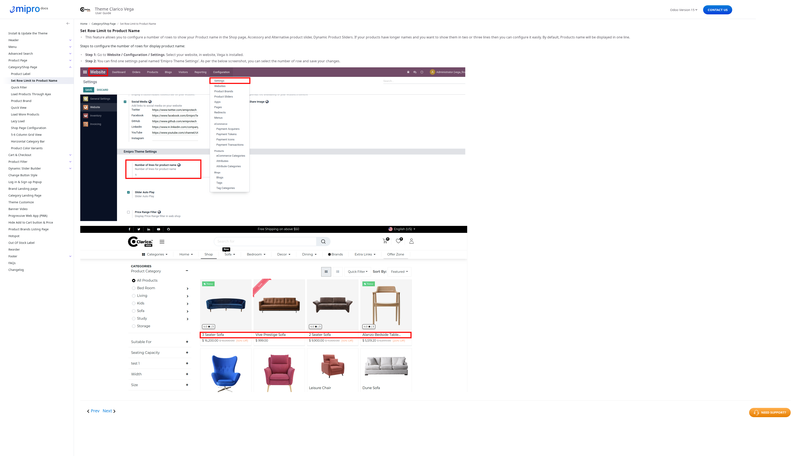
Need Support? (773, 412)
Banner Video (17, 209)
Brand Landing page (23, 189)
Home (83, 24)
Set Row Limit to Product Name (34, 81)
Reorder (14, 249)
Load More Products (25, 114)
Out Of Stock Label (21, 243)
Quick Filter (19, 87)
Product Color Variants (27, 148)
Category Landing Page (24, 195)
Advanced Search (20, 54)
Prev (96, 411)
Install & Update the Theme (28, 33)
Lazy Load (18, 121)
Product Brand (21, 101)
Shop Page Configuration (28, 128)
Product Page (17, 60)
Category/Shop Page (22, 67)
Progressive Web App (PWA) (27, 216)
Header (13, 40)
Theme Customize (21, 202)
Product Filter (17, 162)
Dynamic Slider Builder (24, 168)
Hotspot (13, 236)
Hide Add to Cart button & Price (30, 222)
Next (107, 411)
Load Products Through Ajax (31, 94)
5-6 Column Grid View (26, 135)
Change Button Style (22, 175)
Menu (12, 47)
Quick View (18, 108)
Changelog (16, 270)
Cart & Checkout (19, 155)
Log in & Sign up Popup (25, 182)
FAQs (12, 263)
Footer (12, 256)
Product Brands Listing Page (28, 229)
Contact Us (718, 10)
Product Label (20, 74)
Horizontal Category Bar (28, 141)
